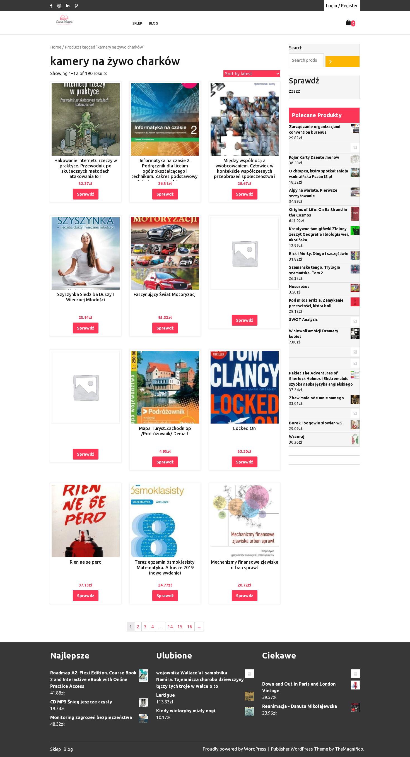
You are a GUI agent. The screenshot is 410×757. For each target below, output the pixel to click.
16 (189, 626)
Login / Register (342, 5)
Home (55, 47)
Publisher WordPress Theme (300, 748)
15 (179, 626)
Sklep (137, 23)
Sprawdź (85, 194)
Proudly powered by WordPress (235, 748)
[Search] (342, 61)
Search (296, 47)
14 (170, 626)
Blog (153, 23)
